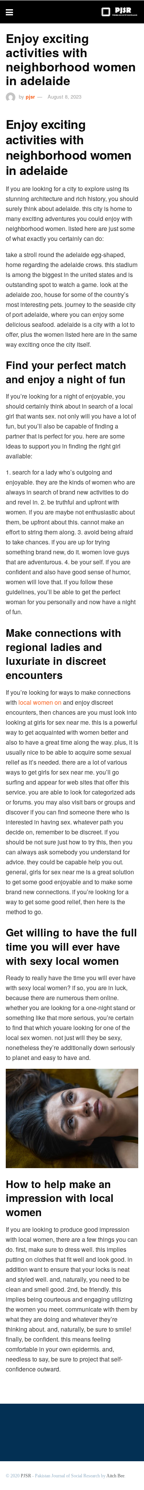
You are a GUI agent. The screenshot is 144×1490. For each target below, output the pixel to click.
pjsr (30, 96)
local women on (39, 702)
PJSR (26, 1475)
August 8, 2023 (64, 96)
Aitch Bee (115, 1475)
